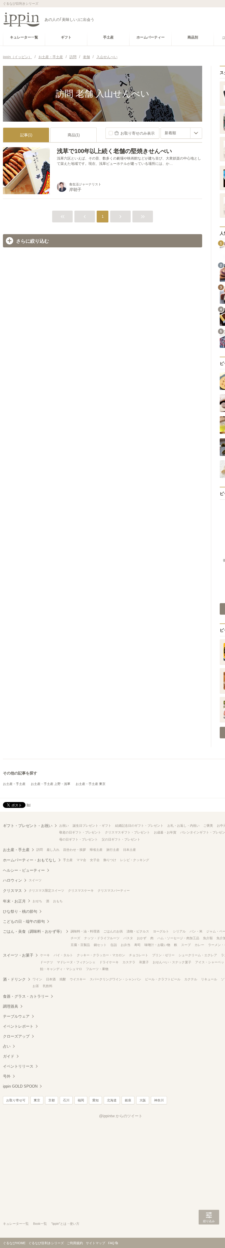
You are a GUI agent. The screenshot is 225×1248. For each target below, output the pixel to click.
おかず (141, 938)
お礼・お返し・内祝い (183, 825)
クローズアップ (16, 1036)
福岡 (81, 1100)
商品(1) (74, 135)
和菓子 (144, 962)
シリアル (179, 931)
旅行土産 (112, 849)
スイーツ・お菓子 (18, 955)
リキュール (209, 979)
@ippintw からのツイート (120, 1116)
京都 (51, 1100)
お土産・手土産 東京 (90, 784)
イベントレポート (18, 1026)
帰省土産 (96, 849)
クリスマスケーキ (81, 890)
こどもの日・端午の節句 (24, 921)
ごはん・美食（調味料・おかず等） (33, 931)
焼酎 (62, 979)
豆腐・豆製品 (80, 945)
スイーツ (35, 880)
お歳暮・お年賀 (165, 832)
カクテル (190, 979)
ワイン (37, 979)
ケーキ (45, 955)
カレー (199, 945)
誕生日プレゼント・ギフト (92, 825)
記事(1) (26, 135)
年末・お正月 (14, 901)
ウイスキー (78, 979)
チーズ (75, 938)
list (28, 804)
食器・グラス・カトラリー (26, 996)
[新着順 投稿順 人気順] (181, 133)
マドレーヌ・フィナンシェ (76, 962)
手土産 (68, 860)
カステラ (128, 962)
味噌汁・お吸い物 (157, 945)
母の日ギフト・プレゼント (78, 839)
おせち (37, 901)
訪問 (39, 849)
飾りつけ (109, 860)
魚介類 (208, 938)
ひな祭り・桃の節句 (20, 911)
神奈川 (159, 1100)
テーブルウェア (16, 1016)
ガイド (8, 1056)
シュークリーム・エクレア (197, 955)
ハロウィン (12, 880)
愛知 (95, 1100)
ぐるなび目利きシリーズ (46, 1243)
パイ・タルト (63, 955)
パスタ (128, 938)
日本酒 (51, 979)
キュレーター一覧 (16, 1223)
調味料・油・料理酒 (85, 931)
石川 (66, 1100)
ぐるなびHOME (14, 1243)
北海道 (112, 1100)
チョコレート (138, 955)
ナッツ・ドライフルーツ (102, 938)
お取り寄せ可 (15, 1100)
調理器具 (10, 1006)
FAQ (111, 1243)
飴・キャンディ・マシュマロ (61, 969)
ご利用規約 (75, 1243)
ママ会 (81, 860)
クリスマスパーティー (114, 890)
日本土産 (129, 849)
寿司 (137, 945)
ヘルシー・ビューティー (24, 870)
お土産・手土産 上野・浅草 (50, 784)
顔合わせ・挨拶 (74, 849)
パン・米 (196, 931)
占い (7, 1046)
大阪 (142, 1100)
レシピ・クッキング (134, 860)
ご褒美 (208, 825)
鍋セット (100, 945)
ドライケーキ (109, 962)
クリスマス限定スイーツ (46, 890)
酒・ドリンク (14, 979)
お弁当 (125, 945)
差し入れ (53, 849)
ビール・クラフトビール (162, 979)
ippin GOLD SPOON (20, 1086)
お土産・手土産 (14, 784)
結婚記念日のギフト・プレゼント (139, 825)
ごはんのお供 (113, 931)
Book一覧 (40, 1223)
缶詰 (113, 945)
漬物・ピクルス (138, 931)
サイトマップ (95, 1243)
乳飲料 (47, 986)
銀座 (128, 1100)
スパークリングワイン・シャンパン (115, 979)
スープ (186, 945)
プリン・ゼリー (163, 955)
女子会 (95, 860)
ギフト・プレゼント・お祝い (27, 825)
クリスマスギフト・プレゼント (127, 832)
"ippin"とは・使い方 (65, 1223)
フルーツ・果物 (97, 969)
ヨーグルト (161, 931)
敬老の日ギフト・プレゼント (80, 832)
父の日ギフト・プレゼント (121, 839)
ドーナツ (46, 962)
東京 (37, 1100)
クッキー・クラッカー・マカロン (101, 955)
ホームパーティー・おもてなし (29, 860)
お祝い (64, 825)
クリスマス (12, 890)
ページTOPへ (209, 1234)
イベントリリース (18, 1066)
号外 (7, 1076)
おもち (58, 901)
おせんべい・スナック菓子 (172, 962)
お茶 (36, 986)
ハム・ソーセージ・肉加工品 (178, 938)
